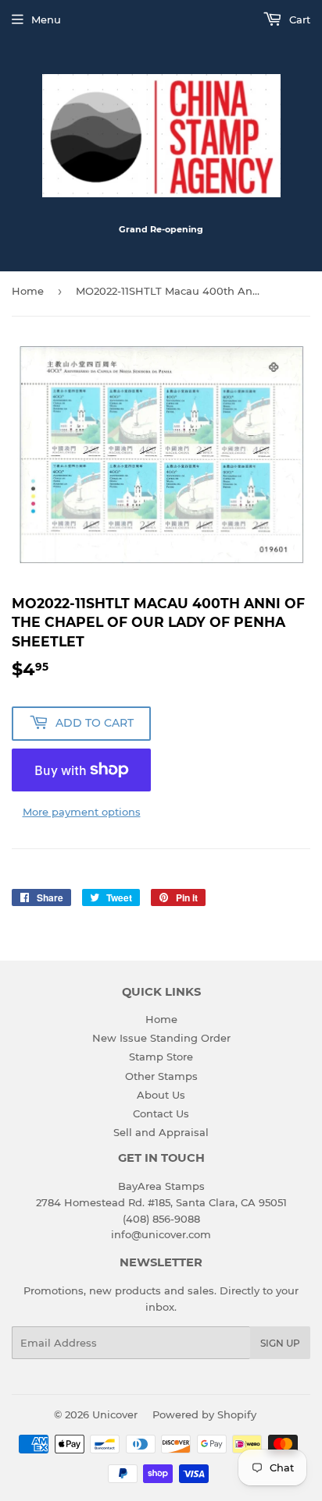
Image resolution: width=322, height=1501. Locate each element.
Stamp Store (161, 1056)
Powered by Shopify (204, 1414)
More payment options (82, 811)
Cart (298, 19)
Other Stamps (161, 1076)
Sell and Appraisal (161, 1132)
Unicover (115, 1414)
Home (28, 291)
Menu (46, 19)
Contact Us (161, 1113)
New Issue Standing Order (161, 1038)
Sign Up (280, 1343)
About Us (161, 1095)
